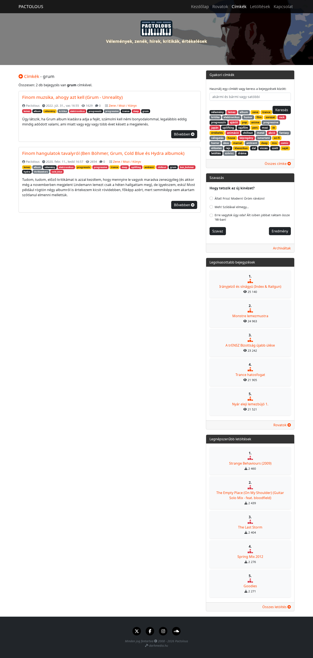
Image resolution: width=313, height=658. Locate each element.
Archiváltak (282, 248)
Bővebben (182, 134)
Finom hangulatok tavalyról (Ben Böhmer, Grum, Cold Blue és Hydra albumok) (103, 153)
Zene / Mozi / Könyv (123, 106)
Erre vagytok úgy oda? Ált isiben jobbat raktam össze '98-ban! (252, 217)
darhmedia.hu (158, 646)
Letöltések (260, 6)
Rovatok (220, 6)
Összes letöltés (274, 607)
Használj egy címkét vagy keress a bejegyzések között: (248, 89)
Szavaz (217, 231)
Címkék (239, 6)
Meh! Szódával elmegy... (232, 207)
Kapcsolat (283, 6)
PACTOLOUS (31, 6)
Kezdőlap (200, 6)
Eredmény (280, 231)
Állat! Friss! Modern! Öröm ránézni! (240, 198)
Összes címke (276, 163)
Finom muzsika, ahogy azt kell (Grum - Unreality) (72, 97)
